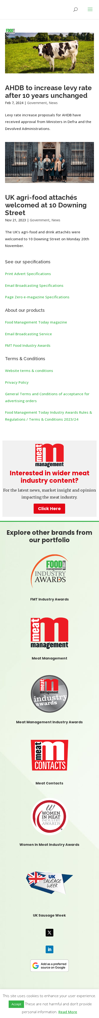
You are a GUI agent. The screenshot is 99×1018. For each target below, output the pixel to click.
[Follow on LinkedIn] (49, 949)
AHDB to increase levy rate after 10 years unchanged (48, 92)
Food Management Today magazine (36, 322)
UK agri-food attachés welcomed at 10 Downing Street (46, 205)
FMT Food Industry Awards (27, 345)
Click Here (49, 509)
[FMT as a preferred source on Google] (49, 965)
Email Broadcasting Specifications (34, 285)
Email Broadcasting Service (28, 333)
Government (37, 102)
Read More (67, 1011)
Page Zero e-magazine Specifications (37, 296)
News (53, 102)
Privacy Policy (17, 382)
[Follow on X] (49, 932)
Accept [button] (16, 1004)
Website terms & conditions (29, 370)
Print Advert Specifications (28, 273)
